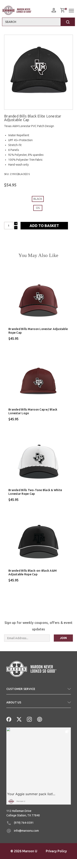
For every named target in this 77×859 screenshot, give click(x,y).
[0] (62, 10)
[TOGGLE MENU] (72, 10)
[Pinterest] (39, 719)
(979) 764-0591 (23, 822)
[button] (38, 690)
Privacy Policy (56, 851)
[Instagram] (29, 719)
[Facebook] (8, 719)
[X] (19, 719)
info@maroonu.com (26, 830)
